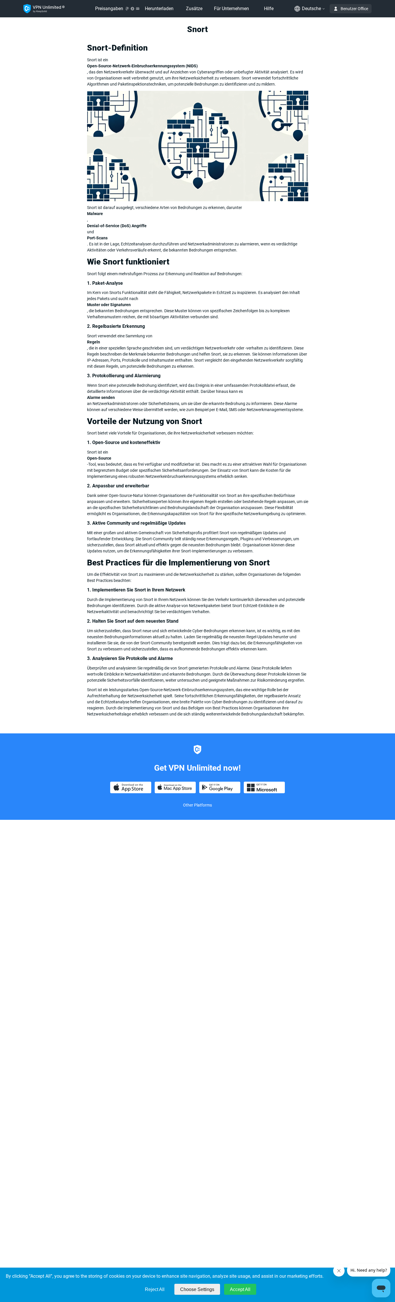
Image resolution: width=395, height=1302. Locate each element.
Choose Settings (197, 1289)
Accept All (240, 1289)
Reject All (155, 1289)
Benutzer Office (354, 8)
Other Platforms (197, 805)
